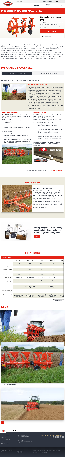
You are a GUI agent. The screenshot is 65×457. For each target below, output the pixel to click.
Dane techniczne (7, 257)
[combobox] (58, 1)
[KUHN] (8, 3)
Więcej (2, 422)
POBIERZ (36, 236)
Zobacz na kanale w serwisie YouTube (9, 384)
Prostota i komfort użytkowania (48, 73)
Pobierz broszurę (58, 300)
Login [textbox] (57, 1)
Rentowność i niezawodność (16, 73)
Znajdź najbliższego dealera (56, 170)
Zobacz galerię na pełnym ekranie (9, 385)
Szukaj (61, 5)
